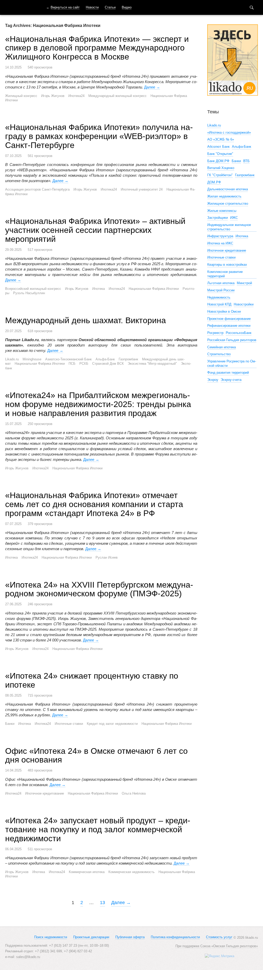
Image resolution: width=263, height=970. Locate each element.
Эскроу (212, 380)
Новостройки (243, 304)
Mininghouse (32, 359)
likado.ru (19, 7)
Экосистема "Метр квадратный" (152, 363)
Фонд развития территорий (228, 372)
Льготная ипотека (220, 283)
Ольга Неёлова (134, 793)
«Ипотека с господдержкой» (229, 132)
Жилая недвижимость (224, 196)
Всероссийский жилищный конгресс (33, 289)
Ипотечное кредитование (44, 793)
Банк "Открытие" (220, 154)
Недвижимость (218, 297)
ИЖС (234, 218)
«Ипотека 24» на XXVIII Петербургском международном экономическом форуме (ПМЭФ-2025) (99, 589)
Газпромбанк (128, 359)
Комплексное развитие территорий (225, 274)
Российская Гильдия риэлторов (231, 340)
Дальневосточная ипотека (227, 189)
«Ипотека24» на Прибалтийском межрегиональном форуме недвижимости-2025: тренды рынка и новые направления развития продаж (98, 404)
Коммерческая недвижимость (131, 872)
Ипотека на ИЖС (220, 243)
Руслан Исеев (107, 557)
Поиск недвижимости (50, 937)
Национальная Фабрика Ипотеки (154, 289)
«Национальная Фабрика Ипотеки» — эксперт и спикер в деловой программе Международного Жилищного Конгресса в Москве (97, 48)
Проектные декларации (91, 937)
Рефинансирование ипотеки (228, 326)
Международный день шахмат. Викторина (85, 320)
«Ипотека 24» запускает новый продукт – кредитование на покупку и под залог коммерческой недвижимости (97, 829)
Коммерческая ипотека (87, 872)
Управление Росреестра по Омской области (231, 363)
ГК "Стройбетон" (220, 175)
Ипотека (98, 289)
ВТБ (246, 161)
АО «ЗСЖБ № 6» (220, 139)
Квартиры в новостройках (227, 264)
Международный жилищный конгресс (117, 96)
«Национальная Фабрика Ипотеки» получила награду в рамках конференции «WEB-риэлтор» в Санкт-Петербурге (99, 136)
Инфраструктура (220, 236)
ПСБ (72, 363)
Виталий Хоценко (220, 168)
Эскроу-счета (231, 380)
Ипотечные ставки (69, 724)
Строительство (219, 354)
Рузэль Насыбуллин (29, 293)
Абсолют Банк (218, 147)
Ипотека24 (76, 96)
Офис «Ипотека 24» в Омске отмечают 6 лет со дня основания (96, 755)
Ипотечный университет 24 (142, 189)
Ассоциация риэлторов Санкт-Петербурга (37, 189)
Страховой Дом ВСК (108, 363)
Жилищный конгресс (21, 96)
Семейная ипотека (221, 347)
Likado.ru (12, 359)
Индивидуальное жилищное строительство (229, 227)
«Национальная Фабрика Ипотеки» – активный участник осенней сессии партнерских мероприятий (95, 230)
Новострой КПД (219, 304)
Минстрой (244, 283)
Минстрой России (220, 290)
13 (102, 902)
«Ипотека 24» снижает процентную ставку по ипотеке (91, 680)
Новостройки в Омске (224, 311)
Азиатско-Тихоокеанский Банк (68, 359)
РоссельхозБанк (238, 333)
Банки (9, 724)
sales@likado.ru (28, 957)
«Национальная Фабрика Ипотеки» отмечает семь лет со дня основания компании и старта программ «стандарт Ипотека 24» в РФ (94, 504)
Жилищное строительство (227, 203)
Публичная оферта (130, 937)
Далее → (121, 902)
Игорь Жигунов (52, 96)
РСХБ (83, 363)
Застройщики (217, 218)
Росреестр (215, 333)
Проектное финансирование (229, 319)
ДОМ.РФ (214, 182)
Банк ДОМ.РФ (218, 161)
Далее (152, 87)
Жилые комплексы (221, 211)
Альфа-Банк (105, 359)
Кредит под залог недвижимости (112, 724)
